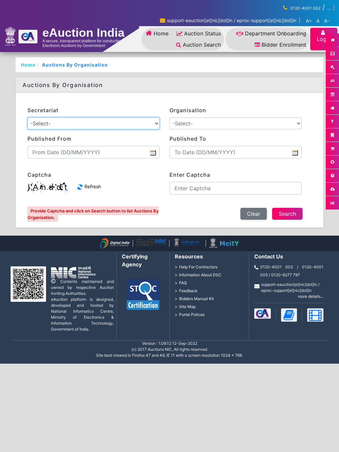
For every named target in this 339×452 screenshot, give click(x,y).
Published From (49, 138)
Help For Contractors (198, 266)
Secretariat (43, 110)
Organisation (188, 110)
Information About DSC (200, 274)
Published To (188, 138)
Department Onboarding (275, 33)
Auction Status (202, 33)
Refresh (92, 186)
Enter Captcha (190, 174)
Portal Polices (192, 314)
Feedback (188, 290)
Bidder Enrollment (284, 44)
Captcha (39, 174)
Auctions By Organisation (75, 65)
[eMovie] (315, 315)
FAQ (183, 282)
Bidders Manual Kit (196, 298)
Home (161, 33)
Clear (253, 213)
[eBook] (289, 315)
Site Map (187, 306)
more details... (310, 296)
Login (324, 39)
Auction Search (202, 44)
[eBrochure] (262, 313)
